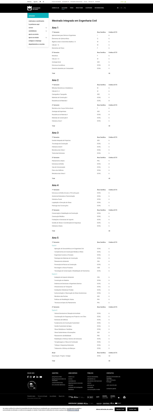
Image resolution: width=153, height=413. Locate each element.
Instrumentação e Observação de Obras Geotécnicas (70, 293)
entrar (122, 1)
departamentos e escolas (37, 44)
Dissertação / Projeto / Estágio (61, 356)
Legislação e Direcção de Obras (61, 202)
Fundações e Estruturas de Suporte (62, 219)
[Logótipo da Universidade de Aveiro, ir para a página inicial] (33, 8)
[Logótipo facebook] (27, 377)
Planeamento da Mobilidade (62, 335)
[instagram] (43, 2)
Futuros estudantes (56, 1)
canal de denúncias (57, 382)
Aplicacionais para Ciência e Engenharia (64, 35)
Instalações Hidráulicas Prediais (63, 290)
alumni (89, 383)
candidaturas (33, 31)
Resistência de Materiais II (60, 114)
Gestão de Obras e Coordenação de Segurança (66, 223)
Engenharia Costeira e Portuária (63, 255)
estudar (64, 8)
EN (121, 8)
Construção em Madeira (61, 280)
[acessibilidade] (118, 8)
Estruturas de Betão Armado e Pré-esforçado (65, 193)
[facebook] (40, 2)
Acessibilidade (53, 396)
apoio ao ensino (34, 34)
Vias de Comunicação (58, 167)
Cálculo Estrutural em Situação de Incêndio (67, 313)
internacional (99, 8)
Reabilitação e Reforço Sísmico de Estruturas (68, 339)
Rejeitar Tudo (120, 409)
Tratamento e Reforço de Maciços (64, 348)
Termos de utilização (42, 396)
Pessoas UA (91, 1)
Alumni (85, 1)
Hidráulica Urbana (57, 226)
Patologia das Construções (60, 205)
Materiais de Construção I (59, 97)
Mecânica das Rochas (61, 296)
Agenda (35, 1)
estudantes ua (91, 379)
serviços (70, 385)
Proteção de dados (31, 396)
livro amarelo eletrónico (58, 384)
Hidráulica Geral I (57, 121)
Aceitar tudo (132, 409)
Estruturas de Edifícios (61, 320)
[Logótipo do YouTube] (41, 377)
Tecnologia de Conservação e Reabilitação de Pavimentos (72, 271)
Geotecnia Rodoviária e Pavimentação (63, 196)
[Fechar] (150, 409)
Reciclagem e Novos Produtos (63, 267)
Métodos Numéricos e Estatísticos (62, 88)
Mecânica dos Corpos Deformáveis (62, 108)
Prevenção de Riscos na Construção (65, 264)
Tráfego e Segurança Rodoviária (64, 345)
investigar (79, 8)
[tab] (38, 21)
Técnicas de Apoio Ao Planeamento (65, 302)
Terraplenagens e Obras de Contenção (66, 342)
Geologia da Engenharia (59, 111)
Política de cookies (73, 410)
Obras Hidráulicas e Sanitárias (63, 329)
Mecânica (55, 55)
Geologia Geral (56, 62)
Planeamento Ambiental (61, 261)
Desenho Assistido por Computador (62, 68)
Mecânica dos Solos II (58, 173)
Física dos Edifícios (57, 170)
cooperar (89, 8)
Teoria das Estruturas (58, 153)
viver (71, 8)
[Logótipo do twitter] (34, 377)
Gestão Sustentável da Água (62, 326)
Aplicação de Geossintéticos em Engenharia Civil (69, 248)
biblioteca (71, 389)
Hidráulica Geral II (57, 147)
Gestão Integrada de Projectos (61, 140)
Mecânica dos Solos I (58, 150)
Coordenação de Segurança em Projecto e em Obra (70, 316)
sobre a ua (55, 8)
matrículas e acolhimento (36, 21)
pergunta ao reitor (57, 376)
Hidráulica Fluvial (57, 199)
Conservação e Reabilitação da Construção (65, 213)
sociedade (90, 387)
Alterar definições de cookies (104, 409)
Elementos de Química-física (60, 38)
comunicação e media (93, 389)
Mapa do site (61, 396)
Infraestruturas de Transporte (63, 287)
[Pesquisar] (125, 8)
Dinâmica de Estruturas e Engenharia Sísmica (67, 283)
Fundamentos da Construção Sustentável (66, 323)
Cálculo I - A (55, 45)
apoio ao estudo (34, 37)
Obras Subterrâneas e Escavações (64, 332)
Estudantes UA (65, 1)
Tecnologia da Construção (60, 143)
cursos (31, 27)
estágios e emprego (35, 41)
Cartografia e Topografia (59, 94)
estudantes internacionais (94, 381)
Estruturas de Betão (58, 164)
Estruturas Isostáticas (58, 65)
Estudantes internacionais (76, 1)
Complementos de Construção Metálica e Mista (68, 252)
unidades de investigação (75, 387)
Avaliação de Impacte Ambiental (64, 277)
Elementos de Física (58, 48)
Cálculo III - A (55, 91)
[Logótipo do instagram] (31, 377)
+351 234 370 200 (112, 385)
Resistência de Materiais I (59, 100)
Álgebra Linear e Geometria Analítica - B (64, 42)
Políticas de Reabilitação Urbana (64, 299)
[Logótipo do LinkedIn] (37, 377)
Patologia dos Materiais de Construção (66, 258)
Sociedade (97, 1)
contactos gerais (111, 388)
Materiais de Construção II (60, 118)
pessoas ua (90, 385)
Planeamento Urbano (58, 161)
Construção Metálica (58, 216)
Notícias (29, 1)
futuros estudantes (92, 376)
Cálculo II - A (55, 59)
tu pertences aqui (34, 24)
